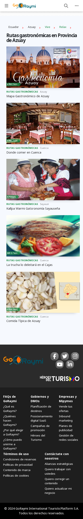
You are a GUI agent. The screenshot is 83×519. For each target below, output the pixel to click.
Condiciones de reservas (19, 459)
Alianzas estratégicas (59, 464)
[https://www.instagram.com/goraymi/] (75, 356)
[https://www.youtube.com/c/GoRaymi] (60, 364)
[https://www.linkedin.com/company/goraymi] (70, 364)
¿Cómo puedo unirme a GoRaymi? (12, 444)
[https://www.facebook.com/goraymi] (54, 356)
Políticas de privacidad (18, 465)
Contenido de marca (16, 470)
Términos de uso (16, 454)
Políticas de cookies (16, 475)
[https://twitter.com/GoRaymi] (65, 356)
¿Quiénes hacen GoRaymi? (10, 420)
